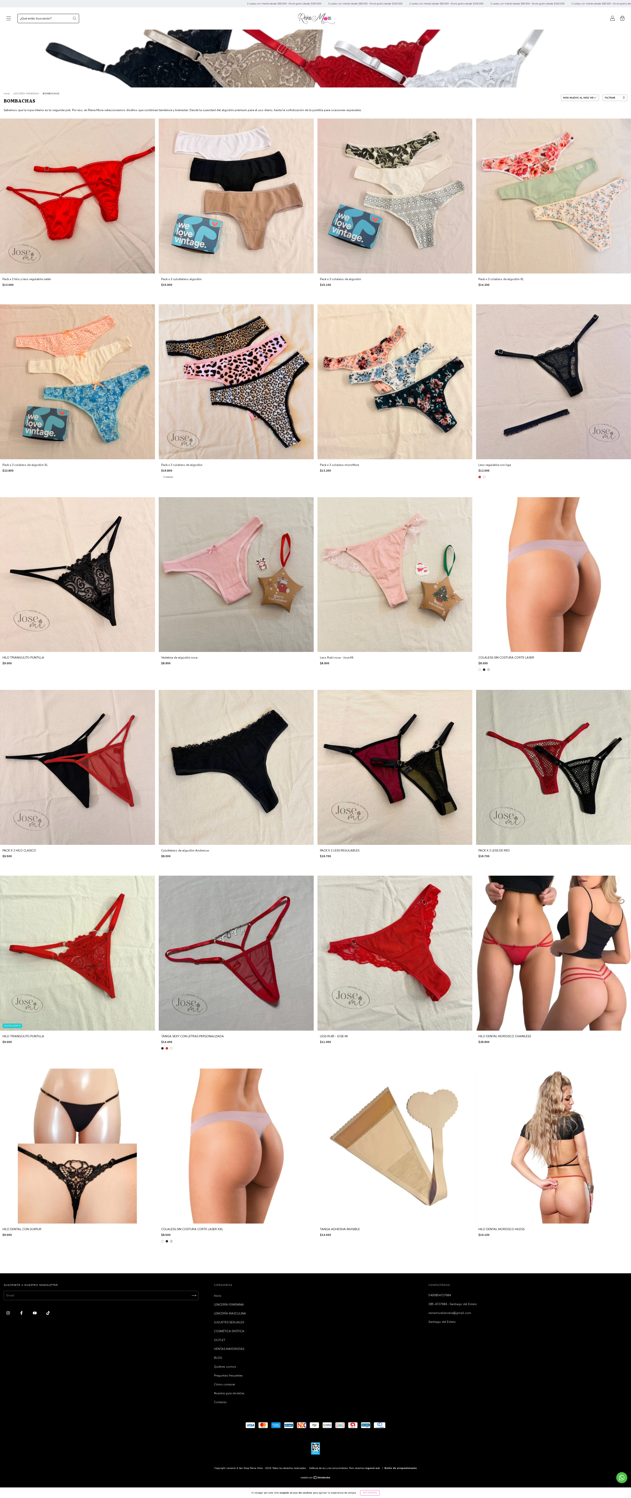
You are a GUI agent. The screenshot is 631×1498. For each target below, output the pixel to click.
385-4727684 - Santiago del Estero (452, 1304)
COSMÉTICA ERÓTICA (229, 1331)
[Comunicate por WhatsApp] (621, 1477)
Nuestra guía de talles (229, 1393)
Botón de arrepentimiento (401, 1468)
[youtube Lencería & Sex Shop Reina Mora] (35, 1313)
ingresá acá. (372, 1468)
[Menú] (8, 19)
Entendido (370, 1492)
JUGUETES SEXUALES (229, 1322)
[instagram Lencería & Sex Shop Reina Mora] (8, 1313)
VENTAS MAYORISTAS (229, 1349)
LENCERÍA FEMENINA (26, 93)
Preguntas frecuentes (228, 1376)
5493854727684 (439, 1295)
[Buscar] (74, 18)
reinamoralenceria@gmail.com (449, 1313)
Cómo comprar (224, 1384)
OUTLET (219, 1340)
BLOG (218, 1358)
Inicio (7, 93)
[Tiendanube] (315, 1478)
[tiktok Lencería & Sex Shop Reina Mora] (48, 1313)
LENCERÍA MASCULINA (230, 1313)
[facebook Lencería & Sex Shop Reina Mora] (22, 1313)
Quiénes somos (225, 1367)
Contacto (220, 1402)
